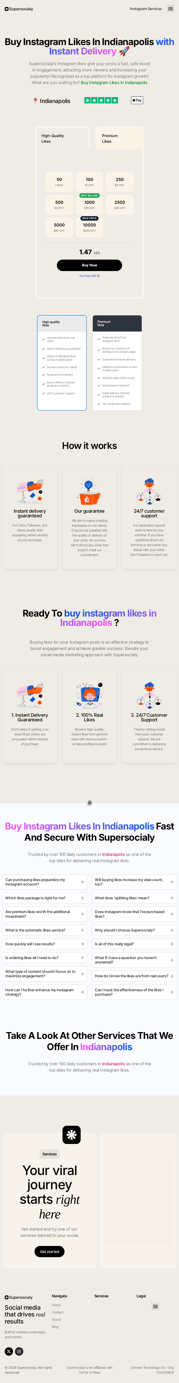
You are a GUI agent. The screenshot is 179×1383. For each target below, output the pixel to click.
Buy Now (89, 265)
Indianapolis (55, 101)
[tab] (62, 137)
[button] (170, 8)
